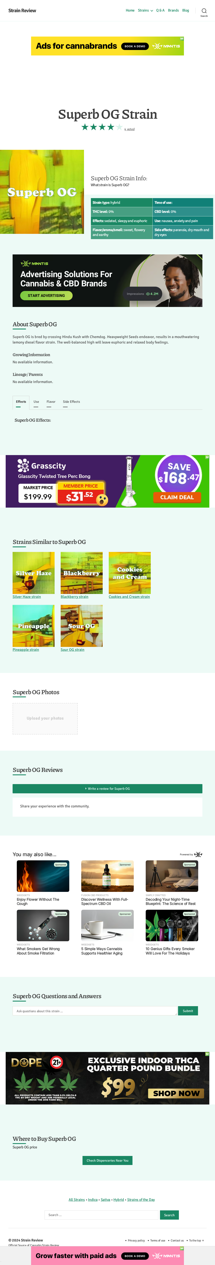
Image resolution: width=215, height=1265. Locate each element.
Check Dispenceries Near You (107, 1160)
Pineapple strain (26, 649)
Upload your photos (45, 718)
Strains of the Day (141, 1199)
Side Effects (71, 402)
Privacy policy (136, 1240)
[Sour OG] (82, 626)
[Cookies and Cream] (130, 573)
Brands (173, 10)
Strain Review (22, 10)
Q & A (160, 10)
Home (130, 10)
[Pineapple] (34, 626)
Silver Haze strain (27, 596)
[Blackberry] (82, 573)
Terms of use (157, 1240)
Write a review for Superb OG (109, 789)
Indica (92, 1199)
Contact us (177, 1240)
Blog (185, 10)
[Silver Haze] (34, 573)
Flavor (51, 402)
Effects (21, 402)
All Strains (77, 1199)
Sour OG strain (72, 649)
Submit (188, 1011)
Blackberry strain (74, 596)
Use (36, 402)
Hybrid (118, 1199)
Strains (143, 10)
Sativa (105, 1199)
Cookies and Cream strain (129, 596)
